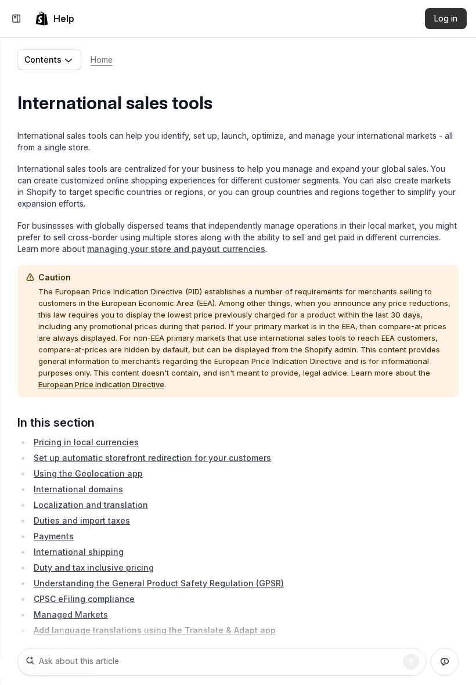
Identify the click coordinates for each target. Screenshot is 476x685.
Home (102, 59)
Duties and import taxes (82, 520)
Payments (54, 536)
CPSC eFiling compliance (84, 599)
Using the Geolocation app (88, 473)
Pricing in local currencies (86, 442)
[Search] (411, 662)
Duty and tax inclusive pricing (94, 567)
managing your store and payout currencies (176, 249)
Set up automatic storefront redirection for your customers (152, 458)
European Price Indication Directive (101, 384)
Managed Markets (71, 614)
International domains (78, 489)
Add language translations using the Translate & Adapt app (155, 630)
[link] (54, 19)
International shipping (79, 552)
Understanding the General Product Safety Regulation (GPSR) (159, 583)
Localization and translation (91, 505)
